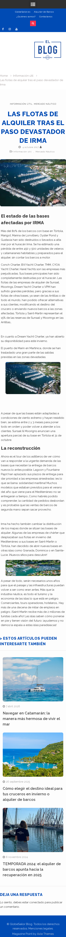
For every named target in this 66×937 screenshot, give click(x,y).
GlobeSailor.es (22, 12)
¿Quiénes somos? (26, 16)
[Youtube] (16, 29)
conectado (36, 902)
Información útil (21, 104)
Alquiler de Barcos (44, 12)
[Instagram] (10, 29)
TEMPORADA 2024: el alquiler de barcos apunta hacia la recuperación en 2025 (32, 869)
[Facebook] (3, 29)
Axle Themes (45, 934)
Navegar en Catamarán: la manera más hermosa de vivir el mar (31, 718)
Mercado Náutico (45, 104)
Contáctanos (45, 16)
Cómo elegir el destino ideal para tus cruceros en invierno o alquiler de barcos (33, 794)
